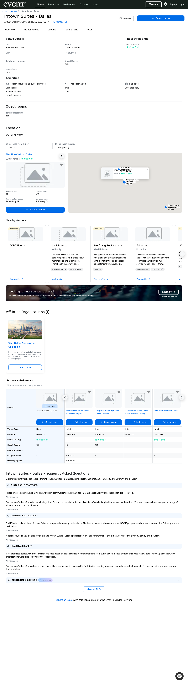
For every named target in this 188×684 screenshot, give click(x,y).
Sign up (173, 4)
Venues (40, 4)
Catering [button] (98, 269)
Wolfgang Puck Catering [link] (109, 245)
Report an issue (64, 600)
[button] (125, 183)
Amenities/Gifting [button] (59, 269)
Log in (181, 4)
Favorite (127, 18)
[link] (25, 234)
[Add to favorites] (61, 165)
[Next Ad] (61, 156)
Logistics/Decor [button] (75, 269)
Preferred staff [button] (158, 269)
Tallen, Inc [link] (142, 245)
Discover (84, 4)
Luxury (95, 4)
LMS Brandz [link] (59, 245)
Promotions (53, 4)
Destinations (69, 4)
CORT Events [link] (18, 245)
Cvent (4, 11)
